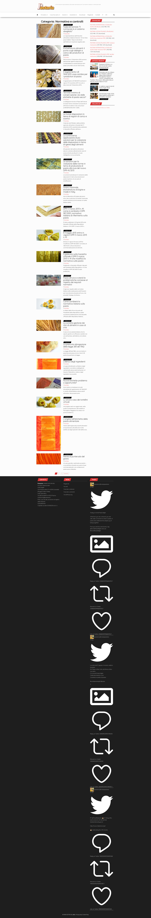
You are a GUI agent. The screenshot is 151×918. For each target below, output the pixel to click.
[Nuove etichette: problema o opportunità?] (48, 382)
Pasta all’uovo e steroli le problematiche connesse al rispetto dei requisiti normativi (75, 281)
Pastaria (66, 57)
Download (82, 15)
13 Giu (92, 640)
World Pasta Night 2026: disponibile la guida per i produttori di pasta (106, 95)
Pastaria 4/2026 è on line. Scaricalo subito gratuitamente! (105, 65)
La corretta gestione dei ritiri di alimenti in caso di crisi (74, 325)
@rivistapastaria (104, 484)
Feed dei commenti (69, 492)
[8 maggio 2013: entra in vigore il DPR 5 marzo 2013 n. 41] (48, 235)
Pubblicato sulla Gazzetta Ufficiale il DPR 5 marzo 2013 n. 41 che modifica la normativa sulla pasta (74, 257)
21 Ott (91, 792)
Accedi (66, 486)
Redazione (67, 33)
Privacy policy (79, 914)
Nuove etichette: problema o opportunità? (75, 381)
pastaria (96, 484)
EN (106, 15)
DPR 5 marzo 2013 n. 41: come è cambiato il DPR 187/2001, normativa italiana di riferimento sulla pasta (75, 213)
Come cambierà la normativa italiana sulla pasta (74, 303)
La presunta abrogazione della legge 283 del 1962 (74, 345)
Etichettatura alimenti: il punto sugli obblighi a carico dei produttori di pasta (74, 51)
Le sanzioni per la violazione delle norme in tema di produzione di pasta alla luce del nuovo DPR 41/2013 (74, 166)
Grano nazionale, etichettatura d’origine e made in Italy (74, 189)
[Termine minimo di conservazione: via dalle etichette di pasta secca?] (48, 95)
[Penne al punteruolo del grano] (48, 458)
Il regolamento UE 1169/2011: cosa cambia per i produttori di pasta (75, 74)
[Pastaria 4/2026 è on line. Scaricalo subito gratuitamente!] (94, 66)
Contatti (97, 15)
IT (102, 15)
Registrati (90, 15)
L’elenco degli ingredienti (74, 361)
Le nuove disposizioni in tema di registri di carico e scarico (75, 116)
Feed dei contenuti (69, 489)
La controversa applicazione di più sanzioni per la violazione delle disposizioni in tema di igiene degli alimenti (74, 140)
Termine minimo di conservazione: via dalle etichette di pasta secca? (74, 94)
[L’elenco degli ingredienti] (48, 364)
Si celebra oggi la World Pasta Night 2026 (106, 87)
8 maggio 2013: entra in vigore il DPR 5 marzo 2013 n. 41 (75, 234)
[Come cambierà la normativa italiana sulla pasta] (48, 303)
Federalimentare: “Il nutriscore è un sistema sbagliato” (73, 29)
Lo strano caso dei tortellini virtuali (75, 400)
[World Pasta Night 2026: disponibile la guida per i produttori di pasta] (94, 96)
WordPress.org (68, 494)
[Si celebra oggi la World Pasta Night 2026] (94, 88)
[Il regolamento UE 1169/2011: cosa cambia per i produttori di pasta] (48, 78)
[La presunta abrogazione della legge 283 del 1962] (48, 346)
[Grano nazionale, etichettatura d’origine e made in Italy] (48, 189)
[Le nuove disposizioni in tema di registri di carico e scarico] (48, 116)
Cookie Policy (86, 914)
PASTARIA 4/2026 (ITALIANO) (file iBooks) (101, 31)
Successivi (66, 473)
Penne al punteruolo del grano (74, 457)
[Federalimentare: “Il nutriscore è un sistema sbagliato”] (48, 30)
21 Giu (92, 487)
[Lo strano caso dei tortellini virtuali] (48, 402)
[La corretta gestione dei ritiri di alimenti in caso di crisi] (48, 325)
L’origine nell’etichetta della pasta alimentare (75, 420)
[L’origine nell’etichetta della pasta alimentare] (48, 433)
